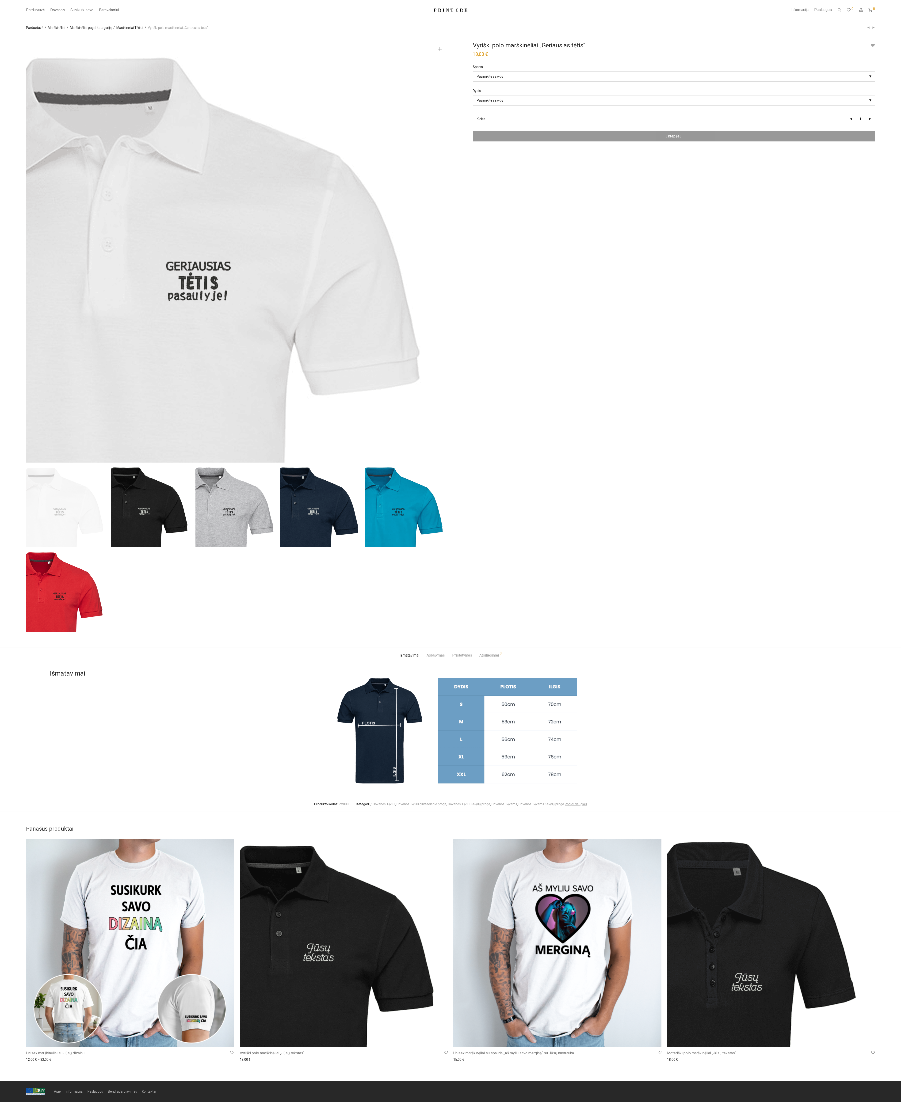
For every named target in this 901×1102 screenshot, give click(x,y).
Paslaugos (823, 10)
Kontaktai (149, 1091)
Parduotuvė (35, 10)
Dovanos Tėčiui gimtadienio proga (422, 804)
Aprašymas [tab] (436, 655)
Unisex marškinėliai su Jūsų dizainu (55, 1053)
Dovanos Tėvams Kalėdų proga (541, 804)
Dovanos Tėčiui (384, 804)
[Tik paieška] (839, 10)
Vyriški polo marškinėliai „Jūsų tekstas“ (272, 1053)
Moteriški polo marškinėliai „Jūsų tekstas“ (701, 1053)
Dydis (477, 91)
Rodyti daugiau (576, 804)
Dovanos (57, 10)
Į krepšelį (673, 136)
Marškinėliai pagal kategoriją (91, 28)
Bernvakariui (109, 10)
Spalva (478, 67)
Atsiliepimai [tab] (490, 654)
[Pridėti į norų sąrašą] (872, 45)
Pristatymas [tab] (462, 655)
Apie (57, 1091)
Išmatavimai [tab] (409, 655)
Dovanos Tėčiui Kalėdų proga (469, 804)
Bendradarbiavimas (122, 1091)
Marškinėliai (56, 28)
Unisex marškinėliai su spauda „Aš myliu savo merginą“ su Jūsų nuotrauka (513, 1053)
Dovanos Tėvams (504, 804)
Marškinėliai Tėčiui (129, 28)
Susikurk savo (81, 10)
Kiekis (481, 119)
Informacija (799, 10)
